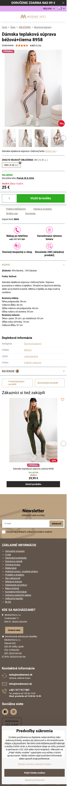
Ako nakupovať (12, 578)
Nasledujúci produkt (48, 382)
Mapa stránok (12, 588)
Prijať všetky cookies (34, 773)
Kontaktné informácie (16, 591)
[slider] (21, 45)
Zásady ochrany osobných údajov (34, 764)
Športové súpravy (33, 343)
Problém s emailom (14, 575)
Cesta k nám (14, 630)
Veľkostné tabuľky (14, 598)
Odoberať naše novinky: (33, 515)
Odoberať (56, 523)
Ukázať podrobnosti (34, 780)
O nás (8, 554)
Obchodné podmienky (16, 558)
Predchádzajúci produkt (16, 383)
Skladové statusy (13, 581)
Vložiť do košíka (40, 198)
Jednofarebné (31, 356)
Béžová (27, 350)
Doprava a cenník (13, 561)
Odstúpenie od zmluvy (16, 585)
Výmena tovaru (12, 564)
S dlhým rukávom (32, 362)
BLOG (8, 602)
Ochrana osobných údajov (18, 595)
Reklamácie (11, 568)
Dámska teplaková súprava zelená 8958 (33, 468)
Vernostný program (15, 551)
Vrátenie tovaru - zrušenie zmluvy (21, 571)
